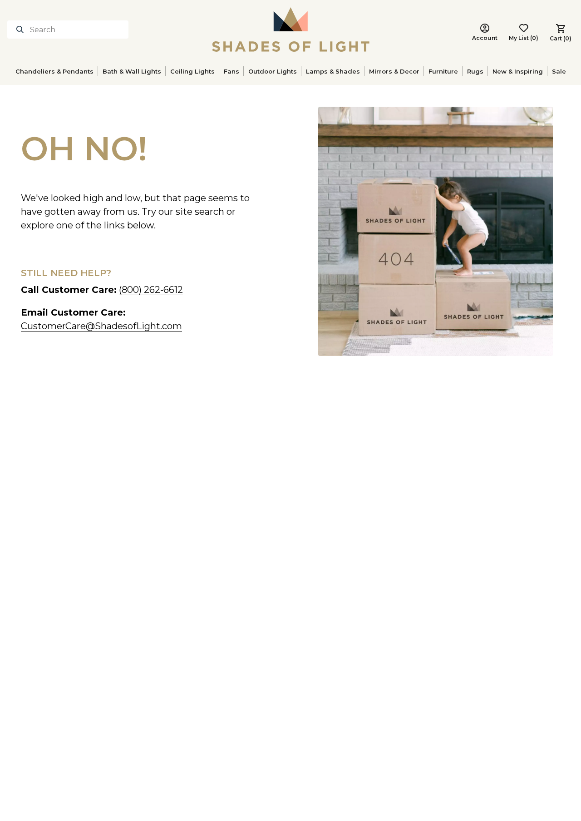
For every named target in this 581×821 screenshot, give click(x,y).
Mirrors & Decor (394, 71)
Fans (231, 71)
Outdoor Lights (272, 71)
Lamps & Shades (333, 71)
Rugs (475, 71)
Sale (559, 71)
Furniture (443, 71)
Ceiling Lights (192, 71)
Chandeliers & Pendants (54, 71)
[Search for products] (21, 29)
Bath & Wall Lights (132, 71)
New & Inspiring (517, 71)
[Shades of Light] (290, 29)
